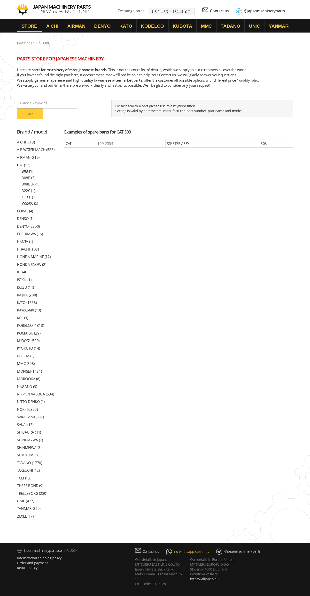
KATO (125, 26)
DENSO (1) (25, 218)
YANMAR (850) (28, 508)
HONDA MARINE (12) (34, 256)
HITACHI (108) (28, 249)
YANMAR (278, 26)
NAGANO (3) (27, 386)
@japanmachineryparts (264, 11)
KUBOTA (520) (28, 340)
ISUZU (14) (25, 287)
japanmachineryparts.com (44, 550)
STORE (29, 26)
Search (30, 113)
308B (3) (28, 177)
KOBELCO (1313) (30, 325)
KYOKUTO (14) (28, 348)
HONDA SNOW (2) (31, 264)
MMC (206, 26)
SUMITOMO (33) (30, 455)
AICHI (52, 26)
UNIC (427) (25, 500)
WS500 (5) (30, 203)
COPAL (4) (25, 211)
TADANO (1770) (29, 462)
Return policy (27, 567)
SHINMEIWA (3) (29, 447)
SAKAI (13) (25, 424)
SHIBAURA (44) (29, 432)
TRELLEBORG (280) (32, 493)
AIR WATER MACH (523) (35, 149)
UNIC (254, 26)
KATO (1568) (27, 302)
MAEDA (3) (25, 355)
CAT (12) (23, 164)
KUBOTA (182, 26)
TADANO (230, 26)
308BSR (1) (30, 184)
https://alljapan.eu (204, 579)
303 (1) (27, 171)
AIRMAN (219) (28, 157)
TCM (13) (24, 478)
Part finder (25, 43)
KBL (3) (22, 317)
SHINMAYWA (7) (30, 439)
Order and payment (32, 563)
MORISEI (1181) (29, 371)
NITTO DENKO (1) (31, 401)
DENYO (102, 26)
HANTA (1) (25, 241)
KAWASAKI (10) (29, 310)
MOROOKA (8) (28, 378)
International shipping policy (39, 558)
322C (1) (28, 190)
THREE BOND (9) (30, 485)
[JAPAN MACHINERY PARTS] (22, 8)
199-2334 (105, 143)
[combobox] (172, 11)
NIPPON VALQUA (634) (35, 394)
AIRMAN (76, 26)
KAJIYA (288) (27, 295)
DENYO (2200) (28, 226)
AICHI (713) (26, 142)
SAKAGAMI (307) (30, 416)
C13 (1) (27, 196)
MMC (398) (26, 363)
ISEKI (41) (24, 279)
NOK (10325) (27, 409)
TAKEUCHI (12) (28, 470)
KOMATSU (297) (29, 333)
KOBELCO (152, 26)
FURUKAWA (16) (30, 233)
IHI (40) (22, 271)
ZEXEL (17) (25, 516)
